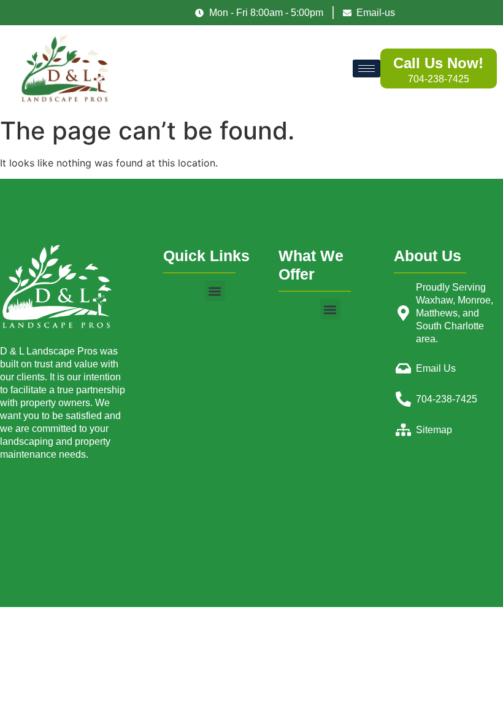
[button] (215, 291)
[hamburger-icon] (366, 68)
